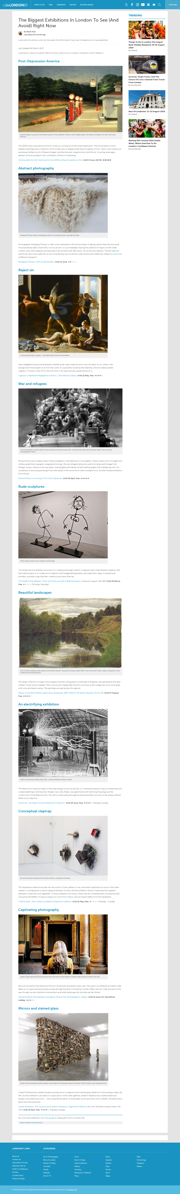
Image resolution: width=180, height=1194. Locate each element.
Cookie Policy (17, 1175)
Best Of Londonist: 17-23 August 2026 (147, 111)
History (73, 5)
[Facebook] (131, 4)
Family (45, 1169)
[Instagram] (137, 4)
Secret (108, 1169)
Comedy (46, 1166)
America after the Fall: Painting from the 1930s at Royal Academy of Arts (50, 160)
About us (15, 1156)
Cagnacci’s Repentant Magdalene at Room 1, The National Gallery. (47, 375)
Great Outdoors (80, 1163)
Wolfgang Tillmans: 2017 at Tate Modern (36, 262)
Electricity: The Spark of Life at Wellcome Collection (41, 803)
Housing (77, 1169)
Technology (141, 1160)
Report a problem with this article (31, 1122)
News (108, 1157)
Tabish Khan (31, 32)
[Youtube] (142, 4)
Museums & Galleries (82, 1173)
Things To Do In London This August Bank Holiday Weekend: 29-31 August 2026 (147, 45)
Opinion (109, 1160)
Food (76, 1157)
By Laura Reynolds (135, 85)
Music (76, 1176)
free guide (49, 1118)
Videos (139, 1166)
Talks (138, 1157)
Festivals (46, 1173)
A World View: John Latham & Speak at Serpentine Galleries (44, 901)
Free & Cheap (79, 1160)
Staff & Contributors (20, 1169)
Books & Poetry (49, 1163)
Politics (108, 1163)
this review (114, 254)
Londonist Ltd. (72, 1190)
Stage (108, 1176)
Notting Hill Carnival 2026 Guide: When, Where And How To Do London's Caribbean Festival (145, 143)
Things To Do (39, 5)
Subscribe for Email (19, 1163)
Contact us (16, 1159)
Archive (15, 1172)
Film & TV (47, 1176)
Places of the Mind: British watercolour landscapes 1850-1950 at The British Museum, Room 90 (60, 693)
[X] (126, 4)
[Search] (159, 4)
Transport (61, 5)
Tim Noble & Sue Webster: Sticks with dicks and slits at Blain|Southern (49, 581)
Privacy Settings (18, 1179)
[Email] (153, 4)
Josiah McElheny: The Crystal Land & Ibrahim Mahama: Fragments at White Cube (54, 1106)
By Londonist (133, 50)
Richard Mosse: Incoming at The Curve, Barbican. (40, 478)
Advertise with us (18, 1166)
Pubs (51, 5)
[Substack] (148, 4)
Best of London (49, 1160)
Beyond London (86, 5)
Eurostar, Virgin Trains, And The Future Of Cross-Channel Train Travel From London (147, 80)
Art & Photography (50, 1157)
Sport (108, 1173)
